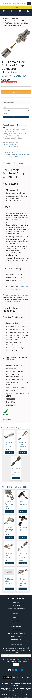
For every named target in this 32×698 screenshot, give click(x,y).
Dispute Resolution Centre (16, 609)
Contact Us (16, 621)
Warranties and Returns (16, 633)
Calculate (16, 117)
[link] (13, 670)
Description (7, 163)
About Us (16, 618)
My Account (16, 602)
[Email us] (9, 670)
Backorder (16, 92)
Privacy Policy (16, 636)
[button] (16, 95)
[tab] (6, 163)
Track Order (16, 605)
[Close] (16, 7)
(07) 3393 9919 (13, 157)
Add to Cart (9, 452)
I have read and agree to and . (17, 660)
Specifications (18, 163)
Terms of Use (16, 630)
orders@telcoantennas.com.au (18, 155)
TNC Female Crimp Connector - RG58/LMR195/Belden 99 (13, 557)
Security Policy (16, 639)
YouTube (9, 262)
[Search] (29, 3)
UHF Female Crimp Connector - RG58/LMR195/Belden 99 (20, 472)
